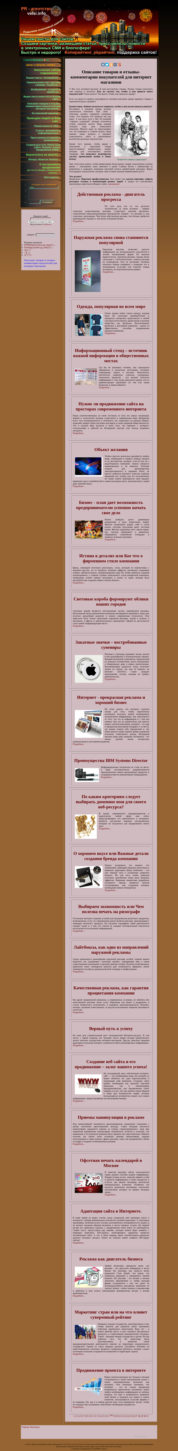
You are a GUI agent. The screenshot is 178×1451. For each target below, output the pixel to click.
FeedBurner (47, 224)
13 (98, 1416)
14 (100, 1416)
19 (114, 1416)
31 (147, 1416)
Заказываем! (114, 184)
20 (117, 1416)
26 (134, 1416)
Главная (25, 1427)
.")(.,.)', (27, 252)
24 (128, 1416)
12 (95, 1416)
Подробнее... (79, 221)
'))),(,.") (27, 250)
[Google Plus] (119, 64)
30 (145, 1416)
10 (89, 1416)
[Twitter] (107, 64)
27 (136, 1416)
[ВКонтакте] (103, 64)
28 (139, 1416)
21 (120, 1416)
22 (122, 1416)
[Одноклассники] (111, 64)
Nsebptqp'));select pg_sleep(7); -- (38, 247)
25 (131, 1416)
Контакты (34, 1427)
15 (103, 1416)
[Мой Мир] (115, 64)
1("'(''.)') (27, 255)
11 (92, 1416)
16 (106, 1416)
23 (125, 1416)
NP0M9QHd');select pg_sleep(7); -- (39, 245)
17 (109, 1416)
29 (142, 1416)
